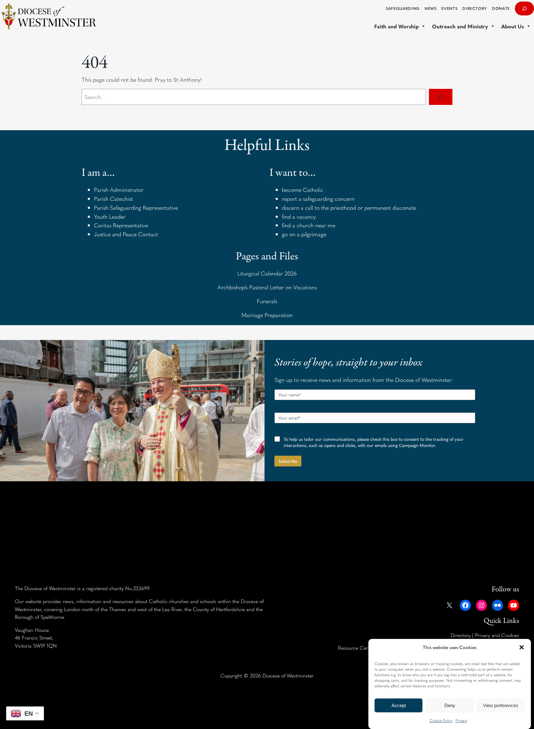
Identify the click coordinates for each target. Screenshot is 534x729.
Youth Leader (109, 216)
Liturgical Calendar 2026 (267, 273)
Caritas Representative (121, 225)
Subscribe (287, 461)
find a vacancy (299, 216)
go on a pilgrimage (304, 234)
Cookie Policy (441, 720)
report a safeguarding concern (318, 198)
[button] (522, 647)
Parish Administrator (118, 189)
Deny (449, 705)
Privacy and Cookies (497, 635)
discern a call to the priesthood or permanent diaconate (349, 207)
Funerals (267, 301)
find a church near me (308, 225)
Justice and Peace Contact (126, 234)
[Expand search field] (524, 8)
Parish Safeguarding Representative (136, 207)
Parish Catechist (113, 198)
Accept (399, 705)
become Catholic (302, 189)
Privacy (461, 720)
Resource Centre (356, 647)
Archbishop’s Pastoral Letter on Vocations (267, 287)
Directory (461, 635)
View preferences (500, 705)
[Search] (440, 97)
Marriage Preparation (267, 315)
